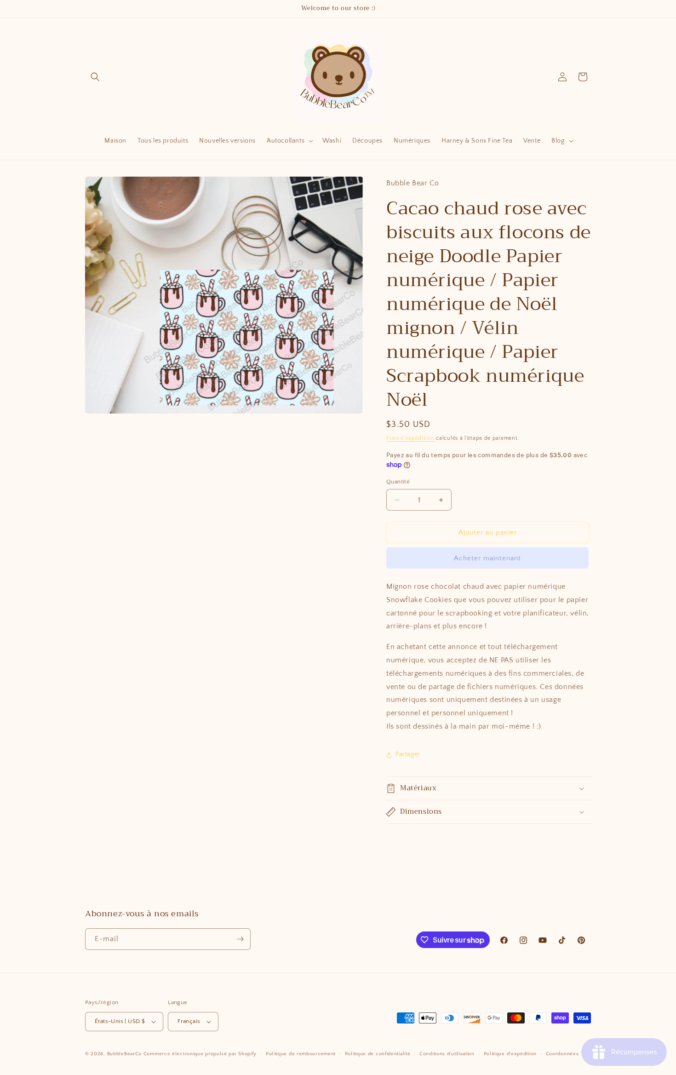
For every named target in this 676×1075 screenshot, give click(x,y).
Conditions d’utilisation (447, 1054)
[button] (95, 77)
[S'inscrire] (240, 939)
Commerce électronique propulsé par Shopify (200, 1054)
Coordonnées (562, 1054)
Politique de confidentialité (378, 1054)
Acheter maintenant (487, 558)
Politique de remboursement (301, 1054)
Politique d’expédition (510, 1054)
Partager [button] (407, 754)
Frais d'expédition (410, 438)
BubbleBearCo (124, 1054)
